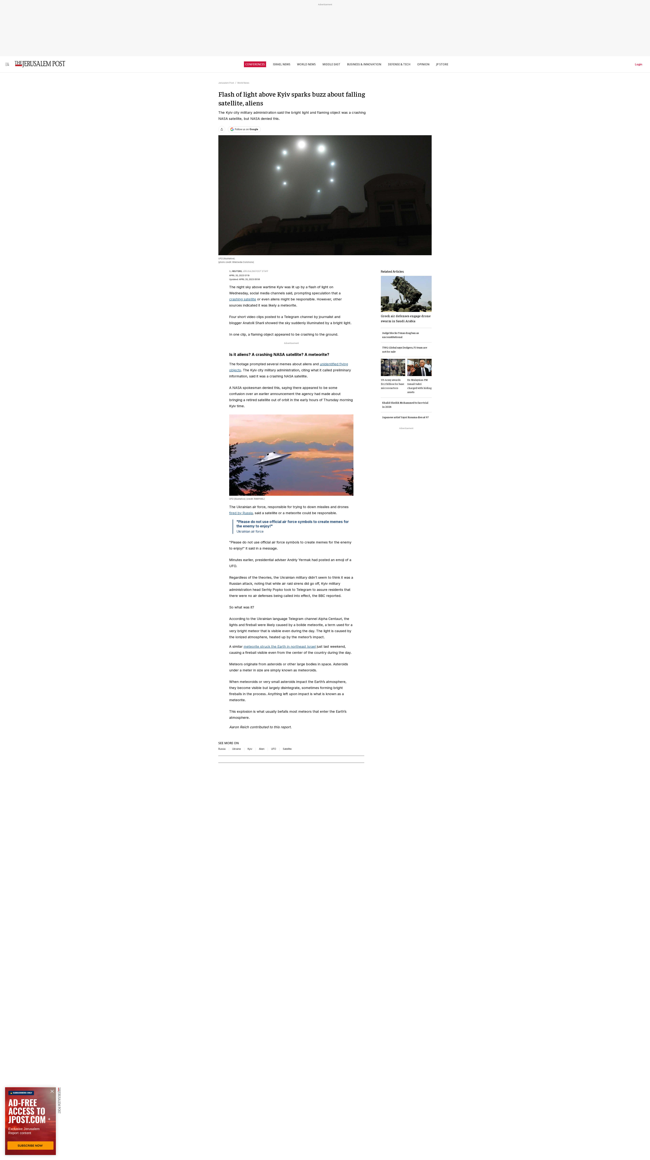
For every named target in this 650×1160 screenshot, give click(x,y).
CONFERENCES (255, 64)
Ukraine (236, 749)
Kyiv (250, 749)
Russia (221, 749)
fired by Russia (241, 513)
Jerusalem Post (226, 83)
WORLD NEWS (306, 64)
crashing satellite (242, 299)
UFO (273, 749)
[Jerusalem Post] (37, 64)
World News (243, 83)
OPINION (423, 64)
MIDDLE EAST (331, 64)
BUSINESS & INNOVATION (364, 64)
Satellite (287, 749)
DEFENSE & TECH (399, 64)
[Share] (221, 129)
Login (638, 64)
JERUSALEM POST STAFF (255, 271)
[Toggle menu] (7, 64)
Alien (261, 749)
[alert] (30, 1121)
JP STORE (442, 64)
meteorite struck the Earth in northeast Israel (280, 646)
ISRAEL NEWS (281, 64)
